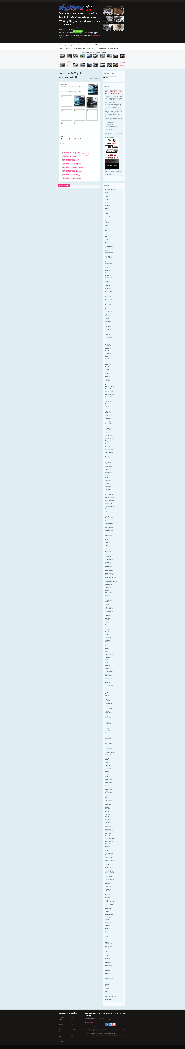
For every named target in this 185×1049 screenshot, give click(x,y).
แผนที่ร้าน (68, 48)
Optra (106, 267)
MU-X (106, 446)
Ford (106, 699)
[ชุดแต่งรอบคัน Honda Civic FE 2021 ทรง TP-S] (69, 62)
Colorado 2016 (108, 257)
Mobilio (107, 401)
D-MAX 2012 (108, 432)
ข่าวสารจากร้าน (109, 996)
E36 (106, 228)
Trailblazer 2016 (109, 277)
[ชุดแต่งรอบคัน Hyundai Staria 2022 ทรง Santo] (62, 65)
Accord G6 (108, 296)
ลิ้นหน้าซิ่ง (108, 999)
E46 (106, 231)
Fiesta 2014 (108, 712)
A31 (106, 619)
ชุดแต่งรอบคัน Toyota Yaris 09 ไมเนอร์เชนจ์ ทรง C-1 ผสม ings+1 (75, 155)
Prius (106, 897)
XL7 (106, 785)
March (107, 640)
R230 (106, 194)
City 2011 (107, 321)
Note (106, 648)
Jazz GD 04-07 (108, 386)
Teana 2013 (108, 675)
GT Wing (107, 285)
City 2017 (107, 326)
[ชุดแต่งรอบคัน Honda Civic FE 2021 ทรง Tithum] (89, 65)
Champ (107, 542)
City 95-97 (107, 334)
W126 (106, 202)
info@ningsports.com (83, 27)
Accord (107, 290)
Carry (106, 762)
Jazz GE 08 (108, 388)
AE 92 (106, 797)
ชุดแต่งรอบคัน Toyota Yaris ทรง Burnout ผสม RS (72, 171)
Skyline (107, 662)
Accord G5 (108, 294)
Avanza (107, 826)
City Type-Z (108, 337)
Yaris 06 (107, 960)
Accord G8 (108, 302)
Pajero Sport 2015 (110, 581)
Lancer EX (108, 559)
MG (106, 516)
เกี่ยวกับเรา (117, 45)
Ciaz (106, 771)
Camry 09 (107, 835)
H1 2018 (107, 418)
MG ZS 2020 (108, 523)
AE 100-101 (108, 792)
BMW (106, 221)
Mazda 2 (107, 486)
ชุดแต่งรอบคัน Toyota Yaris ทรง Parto (70, 170)
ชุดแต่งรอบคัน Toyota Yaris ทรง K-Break (71, 177)
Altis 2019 (107, 822)
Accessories (109, 189)
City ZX (107, 340)
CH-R (106, 850)
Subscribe (124, 44)
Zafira (106, 281)
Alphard (107, 804)
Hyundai (107, 411)
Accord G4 (108, 291)
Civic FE (107, 366)
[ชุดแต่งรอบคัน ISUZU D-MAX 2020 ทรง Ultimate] (102, 65)
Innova (107, 889)
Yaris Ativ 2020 (109, 978)
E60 (106, 233)
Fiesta (106, 711)
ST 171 (107, 919)
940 (106, 988)
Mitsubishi (108, 527)
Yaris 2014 (107, 968)
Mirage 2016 (108, 563)
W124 (106, 199)
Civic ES (107, 353)
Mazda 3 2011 (109, 492)
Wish (106, 955)
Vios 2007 (107, 946)
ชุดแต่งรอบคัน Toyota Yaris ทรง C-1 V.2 (71, 159)
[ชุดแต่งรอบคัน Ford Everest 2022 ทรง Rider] (69, 56)
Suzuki (107, 758)
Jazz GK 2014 (108, 394)
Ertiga (107, 774)
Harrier (107, 883)
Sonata (107, 421)
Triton (107, 590)
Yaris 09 (107, 962)
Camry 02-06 (108, 830)
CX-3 (106, 469)
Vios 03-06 (107, 943)
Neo (106, 732)
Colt (106, 548)
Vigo (106, 936)
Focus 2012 (108, 717)
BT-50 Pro (108, 466)
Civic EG (107, 348)
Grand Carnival (109, 458)
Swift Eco (108, 782)
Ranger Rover (109, 752)
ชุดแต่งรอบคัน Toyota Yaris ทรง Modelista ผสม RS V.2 (73, 173)
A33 (106, 624)
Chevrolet (108, 246)
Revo (106, 900)
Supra (107, 925)
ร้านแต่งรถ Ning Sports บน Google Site (98, 1029)
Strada (107, 587)
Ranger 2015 (108, 723)
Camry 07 (107, 833)
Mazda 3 (107, 489)
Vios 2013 (107, 949)
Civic (106, 344)
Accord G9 (108, 304)
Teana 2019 (108, 678)
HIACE (107, 886)
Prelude (107, 404)
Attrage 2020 (108, 535)
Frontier (107, 632)
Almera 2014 (108, 608)
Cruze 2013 (108, 263)
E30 (106, 222)
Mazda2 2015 (108, 503)
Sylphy (107, 668)
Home (61, 44)
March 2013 (108, 641)
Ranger (107, 722)
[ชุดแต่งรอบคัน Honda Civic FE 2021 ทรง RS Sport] (82, 65)
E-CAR (107, 551)
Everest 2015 (108, 703)
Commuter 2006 (109, 854)
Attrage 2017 (108, 533)
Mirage (107, 562)
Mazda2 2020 (108, 506)
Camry (107, 829)
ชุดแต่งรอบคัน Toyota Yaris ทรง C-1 (70, 157)
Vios (106, 942)
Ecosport (107, 700)
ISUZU (107, 428)
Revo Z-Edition (109, 904)
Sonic (106, 270)
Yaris (106, 958)
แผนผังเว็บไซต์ (90, 48)
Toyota (107, 789)
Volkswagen (108, 737)
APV (106, 760)
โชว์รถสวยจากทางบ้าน (113, 48)
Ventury (107, 934)
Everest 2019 (108, 706)
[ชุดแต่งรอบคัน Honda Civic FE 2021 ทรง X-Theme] (96, 65)
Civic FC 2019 (108, 360)
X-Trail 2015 (108, 685)
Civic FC (107, 359)
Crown (107, 867)
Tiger (106, 928)
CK (106, 545)
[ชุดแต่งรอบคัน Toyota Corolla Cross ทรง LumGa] (122, 64)
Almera (107, 607)
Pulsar (107, 657)
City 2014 (107, 324)
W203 (106, 213)
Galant (107, 554)
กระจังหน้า (108, 748)
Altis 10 (107, 814)
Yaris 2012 (107, 965)
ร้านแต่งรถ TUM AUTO (111, 1029)
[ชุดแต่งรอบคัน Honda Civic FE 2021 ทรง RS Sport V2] (76, 65)
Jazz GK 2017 (108, 397)
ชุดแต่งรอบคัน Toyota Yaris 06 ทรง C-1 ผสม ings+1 (73, 167)
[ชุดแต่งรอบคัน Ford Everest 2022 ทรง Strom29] (76, 56)
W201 (106, 208)
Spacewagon (108, 584)
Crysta (106, 890)
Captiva (107, 250)
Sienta (107, 911)
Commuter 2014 (109, 860)
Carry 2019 (108, 765)
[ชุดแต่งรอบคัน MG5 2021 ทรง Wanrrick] (116, 65)
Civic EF (107, 345)
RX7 (106, 509)
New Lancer (108, 570)
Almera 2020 (108, 611)
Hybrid (107, 846)
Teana (106, 674)
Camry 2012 (108, 841)
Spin (106, 273)
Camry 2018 (108, 843)
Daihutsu (107, 693)
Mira (106, 695)
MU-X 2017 (108, 449)
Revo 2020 (108, 908)
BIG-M (107, 615)
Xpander (107, 595)
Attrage (107, 529)
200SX (107, 601)
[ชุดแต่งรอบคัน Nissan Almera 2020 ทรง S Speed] (116, 56)
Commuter (108, 853)
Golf (106, 741)
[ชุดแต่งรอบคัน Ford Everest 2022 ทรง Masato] (82, 56)
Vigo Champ (108, 938)
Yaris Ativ (107, 976)
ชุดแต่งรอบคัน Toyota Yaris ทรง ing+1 (70, 160)
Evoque (107, 754)
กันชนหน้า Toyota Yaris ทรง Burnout (70, 156)
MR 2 (106, 894)
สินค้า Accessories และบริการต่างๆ (84, 45)
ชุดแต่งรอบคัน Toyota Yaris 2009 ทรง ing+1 (71, 168)
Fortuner (107, 870)
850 (106, 985)
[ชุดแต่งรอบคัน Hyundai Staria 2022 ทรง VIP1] (96, 56)
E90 (106, 236)
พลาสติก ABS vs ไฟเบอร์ (107, 45)
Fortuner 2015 (108, 871)
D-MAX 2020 (108, 438)
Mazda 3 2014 (109, 494)
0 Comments (64, 186)
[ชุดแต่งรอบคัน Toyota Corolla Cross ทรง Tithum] (122, 56)
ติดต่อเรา (61, 48)
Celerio (107, 768)
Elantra (107, 412)
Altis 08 (107, 811)
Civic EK (107, 350)
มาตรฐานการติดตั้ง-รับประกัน (79, 48)
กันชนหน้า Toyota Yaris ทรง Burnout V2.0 (71, 152)
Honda (107, 288)
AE (106, 791)
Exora (106, 730)
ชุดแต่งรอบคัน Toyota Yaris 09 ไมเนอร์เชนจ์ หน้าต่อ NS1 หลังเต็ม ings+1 (77, 153)
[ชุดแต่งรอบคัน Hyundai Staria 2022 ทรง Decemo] (109, 56)
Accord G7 (108, 299)
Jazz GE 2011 (108, 391)
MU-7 (106, 443)
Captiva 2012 (108, 252)
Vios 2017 (107, 951)
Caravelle (107, 738)
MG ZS (107, 520)
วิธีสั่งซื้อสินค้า (97, 45)
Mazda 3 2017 (109, 497)
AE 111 (107, 795)
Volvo (107, 984)
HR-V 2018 (107, 380)
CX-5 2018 (108, 480)
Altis (106, 807)
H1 (106, 415)
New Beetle (108, 743)
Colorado (107, 256)
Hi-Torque (107, 800)
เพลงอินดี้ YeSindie (93, 1030)
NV (106, 651)
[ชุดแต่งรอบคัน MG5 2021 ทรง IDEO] (109, 65)
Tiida (106, 682)
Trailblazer (108, 275)
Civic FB (107, 356)
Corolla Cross (109, 864)
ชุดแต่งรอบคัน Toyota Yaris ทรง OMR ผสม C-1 (72, 163)
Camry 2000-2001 (109, 838)
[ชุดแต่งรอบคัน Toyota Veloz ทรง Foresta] (62, 56)
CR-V (106, 373)
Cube (106, 629)
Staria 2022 (108, 423)
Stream (107, 406)
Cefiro (107, 618)
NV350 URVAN (109, 654)
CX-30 (107, 475)
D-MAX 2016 (108, 435)
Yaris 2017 (107, 970)
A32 (106, 622)
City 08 (107, 318)
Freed (106, 376)
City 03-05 (107, 316)
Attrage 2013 (108, 530)
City (106, 314)
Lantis (107, 483)
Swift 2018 (108, 779)
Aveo (106, 248)
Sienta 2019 (108, 914)
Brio (106, 309)
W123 (106, 196)
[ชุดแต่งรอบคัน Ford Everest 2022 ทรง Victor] (89, 56)
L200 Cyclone (109, 556)
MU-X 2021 (108, 452)
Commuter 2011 (109, 857)
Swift (106, 776)
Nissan (107, 600)
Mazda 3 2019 (109, 500)
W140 (106, 205)
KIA (106, 456)
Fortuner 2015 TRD (109, 872)
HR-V (106, 379)
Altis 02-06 (107, 808)
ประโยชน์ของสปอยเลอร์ (101, 48)
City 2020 (107, 329)
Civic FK (107, 369)
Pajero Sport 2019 (109, 577)
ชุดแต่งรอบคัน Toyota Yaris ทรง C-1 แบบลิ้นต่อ (72, 178)
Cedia (106, 539)
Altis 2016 (107, 819)
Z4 (106, 242)
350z (106, 604)
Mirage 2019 (108, 566)
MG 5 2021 (108, 517)
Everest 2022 (108, 708)
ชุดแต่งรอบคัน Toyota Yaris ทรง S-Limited (71, 175)
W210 (106, 216)
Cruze (107, 261)
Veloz (106, 931)
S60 (106, 991)
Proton (107, 728)
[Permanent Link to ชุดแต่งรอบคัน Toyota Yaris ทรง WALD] (93, 89)
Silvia (106, 660)
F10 (106, 239)
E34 (106, 225)
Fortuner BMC (108, 879)
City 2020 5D (108, 332)
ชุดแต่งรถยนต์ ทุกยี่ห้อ (69, 45)
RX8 (106, 511)
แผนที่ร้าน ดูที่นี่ (83, 38)
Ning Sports (97, 77)
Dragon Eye (108, 441)
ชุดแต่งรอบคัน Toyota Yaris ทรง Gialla (70, 174)
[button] (66, 101)
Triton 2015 (108, 593)
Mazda (107, 462)
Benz (106, 192)
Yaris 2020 (107, 973)
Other (107, 692)
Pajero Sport (108, 573)
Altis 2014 (107, 816)
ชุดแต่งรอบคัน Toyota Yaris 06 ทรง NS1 (71, 166)
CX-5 (106, 478)
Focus (106, 716)
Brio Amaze (108, 311)
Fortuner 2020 (108, 876)
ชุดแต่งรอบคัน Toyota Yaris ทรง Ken (70, 162)
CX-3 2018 (108, 472)
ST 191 (107, 922)
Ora (106, 689)
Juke (106, 634)
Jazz (106, 385)
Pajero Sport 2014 (109, 574)
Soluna (107, 917)
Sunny (107, 665)
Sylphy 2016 (108, 671)
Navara (107, 645)
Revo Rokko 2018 (109, 901)
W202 (106, 211)
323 (106, 463)
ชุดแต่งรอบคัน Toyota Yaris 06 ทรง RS (70, 164)
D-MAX (107, 429)
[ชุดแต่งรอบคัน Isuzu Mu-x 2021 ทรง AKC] (102, 56)
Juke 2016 (108, 637)
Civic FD (107, 364)
